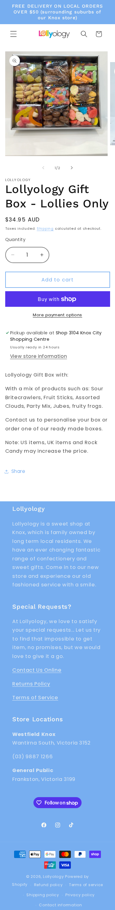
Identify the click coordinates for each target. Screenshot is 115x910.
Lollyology (53, 876)
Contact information (60, 905)
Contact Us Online (36, 670)
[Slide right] (72, 168)
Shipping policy (42, 894)
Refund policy (48, 884)
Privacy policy (80, 894)
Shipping (45, 228)
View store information (38, 356)
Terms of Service (35, 697)
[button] (13, 34)
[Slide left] (43, 168)
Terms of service (86, 884)
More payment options (57, 315)
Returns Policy (31, 683)
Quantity (15, 239)
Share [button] (18, 471)
